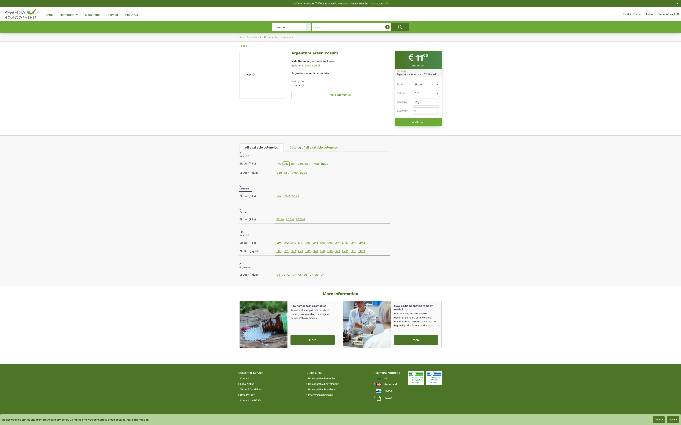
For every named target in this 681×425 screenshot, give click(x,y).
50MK (295, 196)
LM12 (361, 242)
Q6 (306, 274)
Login (649, 14)
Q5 (300, 274)
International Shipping (320, 395)
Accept (659, 419)
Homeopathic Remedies (321, 378)
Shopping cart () (668, 14)
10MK (286, 196)
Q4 (294, 274)
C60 (307, 164)
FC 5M (290, 219)
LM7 (322, 242)
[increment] (437, 109)
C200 (324, 164)
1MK (278, 196)
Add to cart (418, 122)
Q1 (278, 274)
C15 (293, 164)
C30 (300, 164)
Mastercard (390, 384)
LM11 (353, 242)
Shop (49, 14)
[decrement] (437, 112)
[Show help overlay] (387, 27)
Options (673, 419)
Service (112, 14)
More (312, 340)
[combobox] (426, 93)
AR (265, 37)
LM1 (278, 242)
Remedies (252, 37)
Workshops (92, 14)
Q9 (322, 274)
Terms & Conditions (251, 389)
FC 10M (300, 219)
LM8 (330, 242)
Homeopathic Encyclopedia (323, 384)
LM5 (308, 242)
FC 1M (280, 219)
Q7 (311, 274)
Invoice (388, 398)
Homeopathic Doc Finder (322, 389)
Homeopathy (69, 14)
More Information (340, 94)
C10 (278, 164)
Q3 (289, 274)
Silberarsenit (312, 65)
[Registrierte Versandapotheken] (416, 378)
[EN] (21, 14)
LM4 (300, 242)
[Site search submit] (400, 27)
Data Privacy (247, 395)
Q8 (317, 274)
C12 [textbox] (416, 93)
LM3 (293, 242)
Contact (244, 378)
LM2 (286, 242)
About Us (131, 14)
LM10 (345, 242)
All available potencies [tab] (261, 147)
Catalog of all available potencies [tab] (314, 147)
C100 (315, 164)
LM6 (315, 242)
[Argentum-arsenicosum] (263, 74)
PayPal (388, 391)
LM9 (337, 242)
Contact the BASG (250, 400)
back (243, 45)
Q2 (283, 274)
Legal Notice (247, 384)
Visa (386, 378)
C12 (286, 164)
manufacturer (376, 3)
